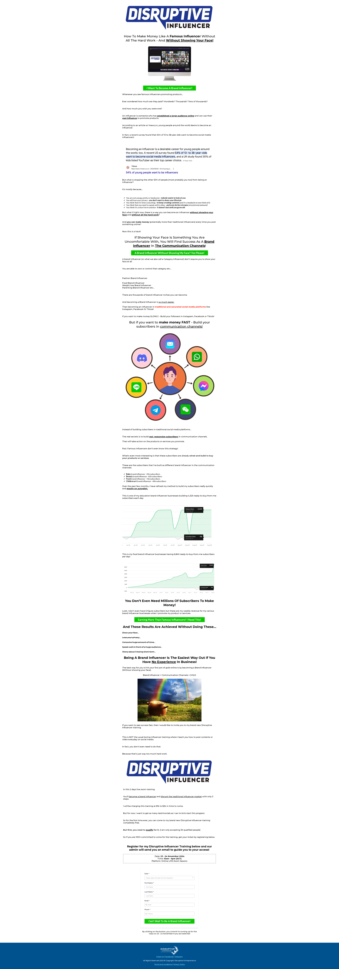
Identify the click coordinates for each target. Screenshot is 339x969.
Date (147, 874)
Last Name (149, 892)
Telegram (179, 957)
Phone (147, 909)
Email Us (159, 957)
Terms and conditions (163, 964)
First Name (149, 883)
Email (147, 901)
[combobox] (169, 878)
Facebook (169, 957)
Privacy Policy (179, 964)
